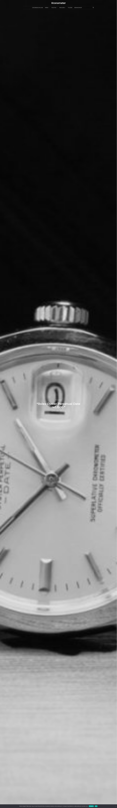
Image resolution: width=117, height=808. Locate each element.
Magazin (62, 7)
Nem (96, 806)
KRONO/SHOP (78, 7)
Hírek (46, 7)
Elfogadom (91, 806)
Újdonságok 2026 (37, 7)
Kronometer (58, 3)
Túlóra (70, 7)
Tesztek (53, 7)
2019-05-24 (63, 411)
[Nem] (115, 806)
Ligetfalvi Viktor (55, 411)
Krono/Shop (58, 400)
